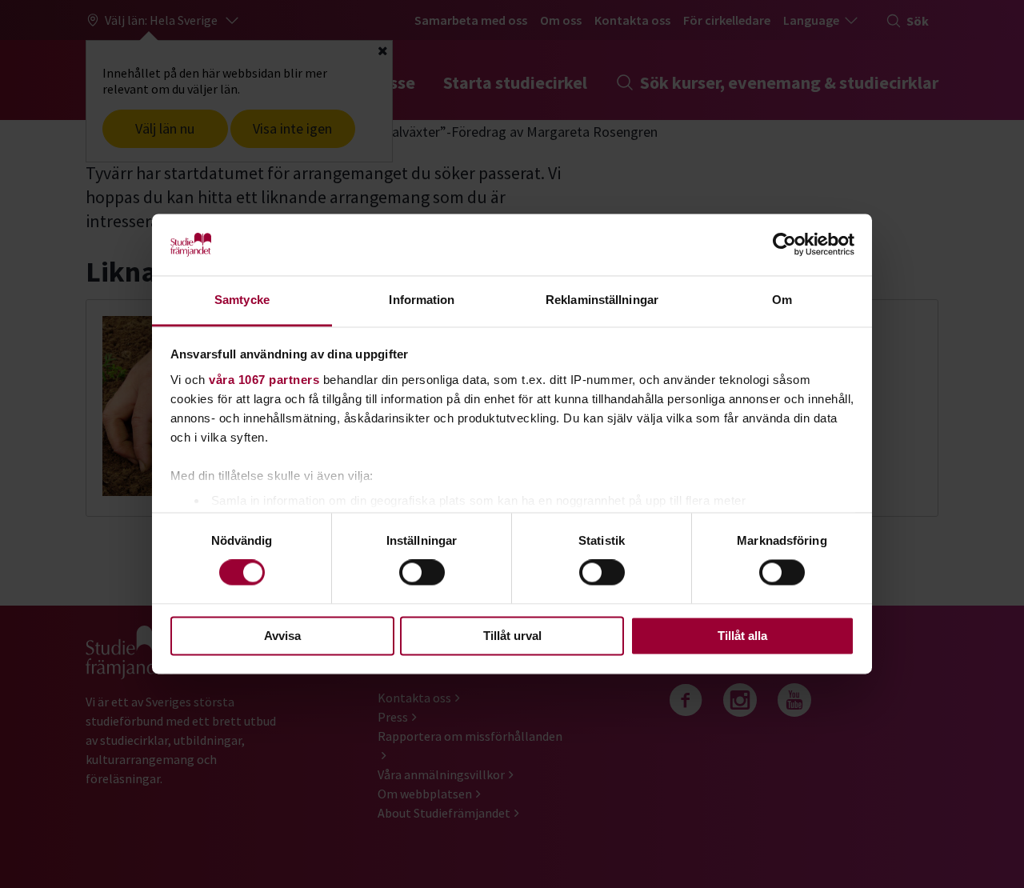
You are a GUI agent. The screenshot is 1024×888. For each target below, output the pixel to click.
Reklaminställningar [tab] (602, 299)
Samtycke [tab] (242, 299)
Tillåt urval (512, 635)
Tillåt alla (742, 635)
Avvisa (282, 635)
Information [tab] (421, 299)
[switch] (422, 573)
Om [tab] (782, 299)
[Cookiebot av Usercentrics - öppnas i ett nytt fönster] (784, 245)
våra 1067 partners (264, 379)
